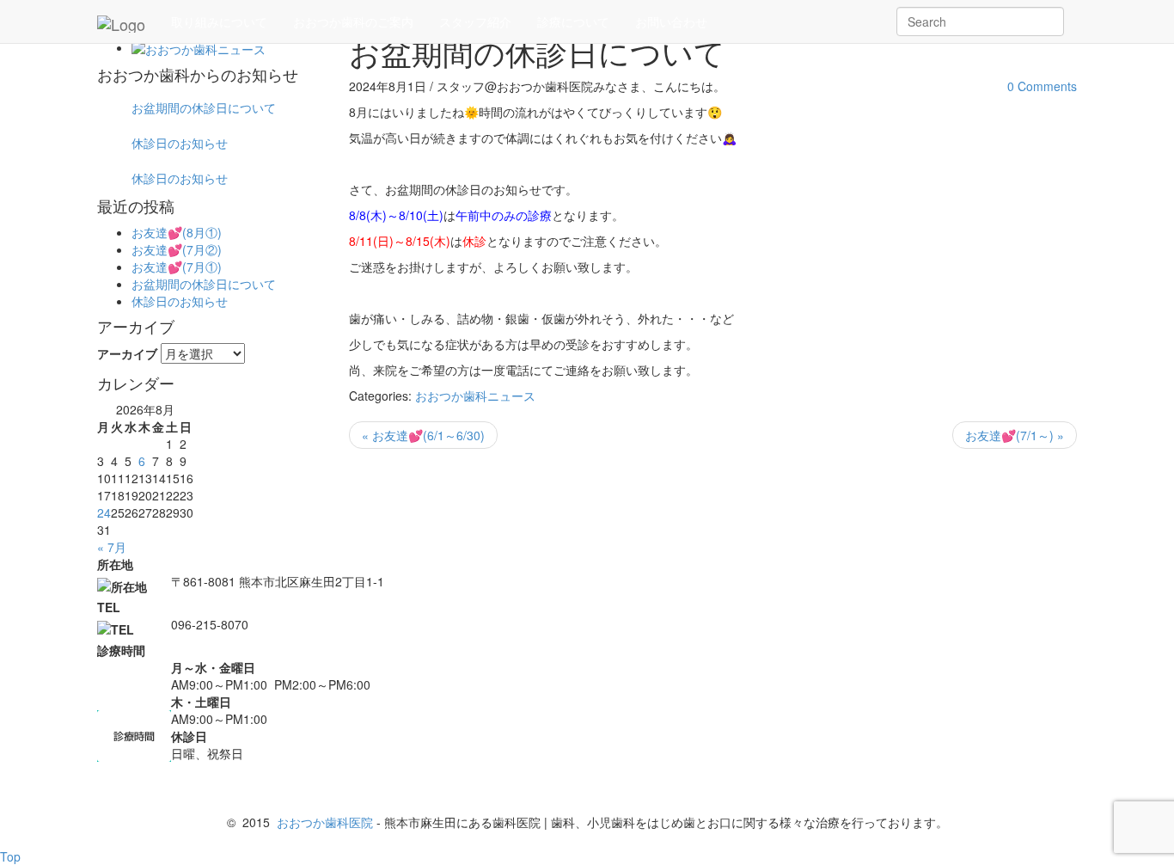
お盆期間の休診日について (203, 107)
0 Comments (1042, 86)
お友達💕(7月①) (176, 266)
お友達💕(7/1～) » (1014, 435)
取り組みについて (219, 21)
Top (10, 856)
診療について (573, 21)
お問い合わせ (671, 21)
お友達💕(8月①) (176, 232)
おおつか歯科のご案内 (353, 21)
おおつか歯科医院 (325, 822)
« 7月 (111, 546)
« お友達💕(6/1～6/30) (423, 435)
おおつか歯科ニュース (475, 395)
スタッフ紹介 (475, 21)
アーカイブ (127, 353)
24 (104, 512)
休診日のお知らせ (179, 142)
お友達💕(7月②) (176, 249)
